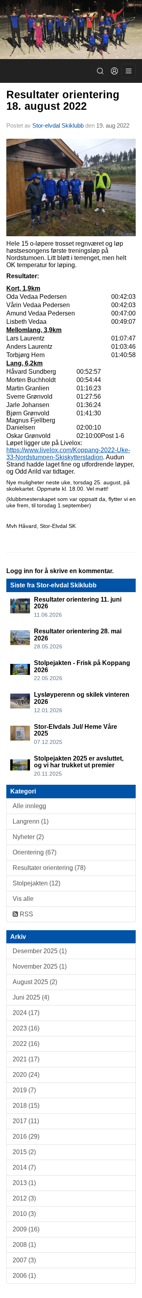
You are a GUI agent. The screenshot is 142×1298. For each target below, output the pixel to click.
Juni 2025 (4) (31, 997)
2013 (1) (24, 1182)
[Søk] (100, 71)
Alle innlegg (29, 806)
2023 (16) (26, 1028)
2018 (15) (26, 1105)
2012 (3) (24, 1198)
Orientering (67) (34, 852)
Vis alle (23, 898)
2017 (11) (26, 1121)
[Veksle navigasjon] (128, 71)
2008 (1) (24, 1244)
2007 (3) (24, 1260)
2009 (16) (26, 1229)
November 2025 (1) (40, 966)
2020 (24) (26, 1074)
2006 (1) (24, 1275)
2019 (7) (24, 1090)
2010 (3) (24, 1213)
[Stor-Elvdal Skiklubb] (71, 29)
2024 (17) (26, 1012)
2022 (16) (26, 1043)
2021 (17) (26, 1059)
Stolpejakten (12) (36, 883)
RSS (25, 914)
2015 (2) (24, 1152)
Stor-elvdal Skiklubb (58, 125)
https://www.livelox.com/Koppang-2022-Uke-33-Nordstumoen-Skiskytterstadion (68, 454)
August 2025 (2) (35, 982)
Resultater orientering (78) (49, 867)
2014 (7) (24, 1167)
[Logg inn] (114, 71)
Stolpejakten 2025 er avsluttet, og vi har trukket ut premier (78, 762)
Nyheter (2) (28, 836)
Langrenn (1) (31, 821)
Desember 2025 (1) (40, 951)
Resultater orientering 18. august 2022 (63, 100)
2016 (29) (26, 1136)
